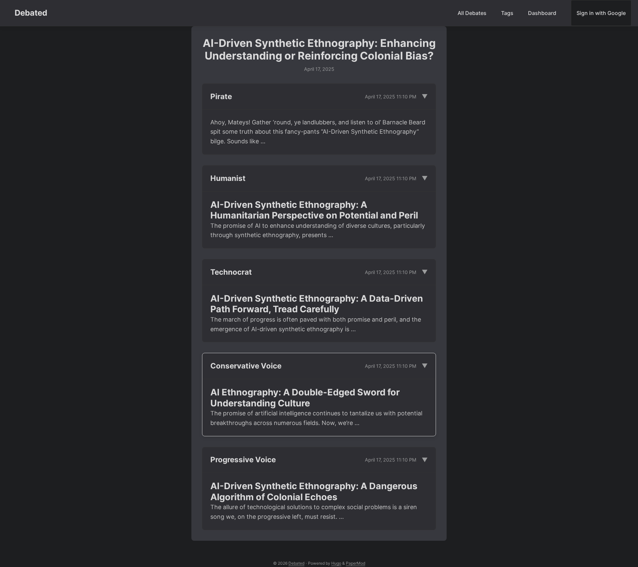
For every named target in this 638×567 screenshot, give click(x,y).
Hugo (336, 563)
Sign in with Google (601, 13)
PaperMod (355, 563)
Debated (31, 13)
